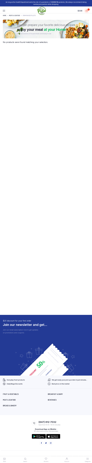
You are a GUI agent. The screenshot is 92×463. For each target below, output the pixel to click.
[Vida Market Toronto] (41, 10)
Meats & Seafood (14, 15)
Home (4, 15)
